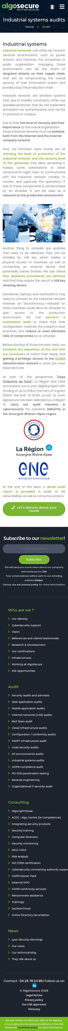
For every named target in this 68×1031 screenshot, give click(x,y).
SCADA (60, 359)
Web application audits (27, 702)
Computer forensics (25, 837)
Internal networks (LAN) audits (32, 715)
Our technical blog (24, 952)
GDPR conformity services (29, 889)
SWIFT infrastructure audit (29, 741)
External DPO (21, 882)
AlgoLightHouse (22, 811)
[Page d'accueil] (20, 6)
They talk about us (24, 959)
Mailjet (39, 580)
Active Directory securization (31, 915)
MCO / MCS (19, 850)
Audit (46, 27)
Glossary (34, 1009)
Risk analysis (20, 856)
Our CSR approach (34, 1004)
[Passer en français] (52, 7)
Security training (23, 830)
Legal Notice (34, 995)
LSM (44, 571)
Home (29, 27)
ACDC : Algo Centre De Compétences (36, 817)
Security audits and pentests (30, 695)
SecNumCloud (21, 908)
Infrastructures (21, 657)
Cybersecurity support (26, 625)
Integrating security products (31, 824)
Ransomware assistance (27, 895)
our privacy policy (27, 584)
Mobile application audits (28, 708)
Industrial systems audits (28, 760)
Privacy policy (34, 1000)
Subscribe (33, 559)
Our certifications (23, 651)
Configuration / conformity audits (34, 734)
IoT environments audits (28, 754)
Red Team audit (22, 721)
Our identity (20, 618)
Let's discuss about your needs (37, 509)
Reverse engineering (26, 780)
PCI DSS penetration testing (30, 773)
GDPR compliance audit (27, 767)
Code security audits (25, 747)
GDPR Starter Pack (24, 876)
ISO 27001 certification (26, 863)
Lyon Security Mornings (27, 939)
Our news (18, 946)
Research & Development (29, 644)
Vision (16, 631)
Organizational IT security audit (32, 786)
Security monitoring (25, 843)
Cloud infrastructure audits (29, 728)
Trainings (18, 902)
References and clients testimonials (35, 638)
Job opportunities (23, 670)
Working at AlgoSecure (27, 664)
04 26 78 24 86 (31, 981)
